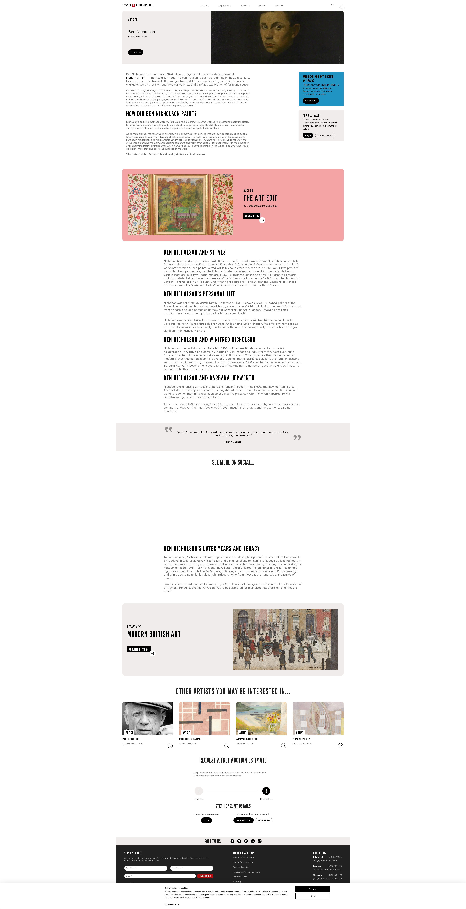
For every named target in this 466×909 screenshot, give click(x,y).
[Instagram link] (239, 841)
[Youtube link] (246, 841)
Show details (170, 904)
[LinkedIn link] (253, 841)
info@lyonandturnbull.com (325, 860)
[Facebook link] (232, 841)
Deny (313, 896)
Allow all (312, 889)
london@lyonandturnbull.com (326, 869)
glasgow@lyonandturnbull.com (327, 878)
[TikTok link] (260, 841)
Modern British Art (138, 77)
